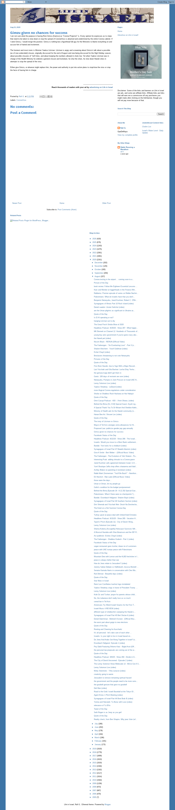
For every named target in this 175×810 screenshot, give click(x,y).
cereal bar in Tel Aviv (102, 601)
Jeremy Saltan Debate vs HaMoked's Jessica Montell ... (116, 567)
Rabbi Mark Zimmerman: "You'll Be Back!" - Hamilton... (116, 473)
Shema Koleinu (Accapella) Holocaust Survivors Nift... (115, 529)
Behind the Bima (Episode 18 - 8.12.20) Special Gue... (115, 491)
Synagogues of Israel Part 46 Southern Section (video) (115, 501)
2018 (94, 752)
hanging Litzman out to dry (104, 321)
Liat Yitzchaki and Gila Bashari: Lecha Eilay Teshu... (115, 369)
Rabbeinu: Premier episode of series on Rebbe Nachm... (116, 293)
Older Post (106, 203)
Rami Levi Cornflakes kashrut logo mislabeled (112, 584)
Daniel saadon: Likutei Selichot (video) (109, 307)
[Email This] (41, 96)
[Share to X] (46, 96)
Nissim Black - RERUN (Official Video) (109, 342)
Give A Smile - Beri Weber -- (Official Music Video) (114, 453)
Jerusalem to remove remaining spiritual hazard (112, 678)
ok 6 (122, 152)
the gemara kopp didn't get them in (107, 373)
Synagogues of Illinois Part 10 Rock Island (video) (114, 304)
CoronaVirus (21, 100)
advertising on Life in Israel (101, 87)
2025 (94, 242)
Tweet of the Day (100, 709)
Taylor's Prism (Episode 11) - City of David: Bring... (114, 522)
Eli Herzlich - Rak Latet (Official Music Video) (112, 477)
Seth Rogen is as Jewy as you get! (108, 712)
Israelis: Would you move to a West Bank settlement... (115, 442)
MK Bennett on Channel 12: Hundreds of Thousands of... (116, 331)
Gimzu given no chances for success (108, 432)
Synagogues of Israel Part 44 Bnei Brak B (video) (113, 699)
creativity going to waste (103, 674)
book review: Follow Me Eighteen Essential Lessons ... (115, 286)
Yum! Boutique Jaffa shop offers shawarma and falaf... (115, 466)
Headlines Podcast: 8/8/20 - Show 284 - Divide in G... (115, 657)
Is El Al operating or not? (103, 318)
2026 (94, 239)
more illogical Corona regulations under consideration (115, 390)
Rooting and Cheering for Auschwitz (108, 629)
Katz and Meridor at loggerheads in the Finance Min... (115, 290)
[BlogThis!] (43, 96)
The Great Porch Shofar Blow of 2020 (109, 324)
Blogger (107, 804)
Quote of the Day (100, 314)
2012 (94, 773)
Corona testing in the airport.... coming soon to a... (114, 279)
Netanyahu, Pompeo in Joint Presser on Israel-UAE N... (116, 380)
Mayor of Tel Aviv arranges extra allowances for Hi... (114, 425)
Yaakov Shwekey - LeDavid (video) (108, 387)
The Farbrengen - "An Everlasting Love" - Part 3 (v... (114, 345)
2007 (94, 790)
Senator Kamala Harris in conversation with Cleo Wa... (115, 570)
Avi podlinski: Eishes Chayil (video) (108, 536)
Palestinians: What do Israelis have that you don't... (114, 297)
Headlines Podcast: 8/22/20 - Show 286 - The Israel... (115, 439)
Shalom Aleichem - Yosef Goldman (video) (110, 349)
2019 (94, 749)
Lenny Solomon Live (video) (105, 383)
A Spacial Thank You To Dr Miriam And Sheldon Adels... (116, 408)
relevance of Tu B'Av (102, 705)
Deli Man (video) (100, 688)
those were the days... (103, 480)
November (99, 266)
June (97, 727)
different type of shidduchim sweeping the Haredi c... (115, 612)
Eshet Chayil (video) (102, 352)
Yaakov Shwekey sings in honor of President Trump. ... (116, 588)
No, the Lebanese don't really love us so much (112, 598)
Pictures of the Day (101, 359)
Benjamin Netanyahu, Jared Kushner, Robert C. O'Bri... (115, 300)
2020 (94, 260)
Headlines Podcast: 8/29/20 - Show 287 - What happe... (116, 328)
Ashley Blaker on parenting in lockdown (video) (112, 470)
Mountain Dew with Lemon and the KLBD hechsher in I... (116, 557)
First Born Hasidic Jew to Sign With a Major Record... (115, 366)
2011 (94, 776)
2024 (94, 246)
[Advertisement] (62, 188)
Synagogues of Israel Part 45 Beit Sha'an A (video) (114, 615)
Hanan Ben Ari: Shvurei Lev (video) (108, 414)
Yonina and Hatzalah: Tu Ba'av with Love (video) (113, 702)
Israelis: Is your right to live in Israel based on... (113, 636)
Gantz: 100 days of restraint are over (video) (111, 376)
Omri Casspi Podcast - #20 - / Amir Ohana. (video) (114, 401)
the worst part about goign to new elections (111, 622)
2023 (94, 249)
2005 (94, 797)
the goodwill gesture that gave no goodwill (110, 685)
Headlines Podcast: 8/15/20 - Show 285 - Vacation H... (115, 518)
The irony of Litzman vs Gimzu (106, 421)
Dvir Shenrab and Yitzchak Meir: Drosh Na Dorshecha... (116, 504)
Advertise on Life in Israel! (128, 35)
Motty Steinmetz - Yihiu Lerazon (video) (109, 671)
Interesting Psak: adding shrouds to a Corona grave (114, 460)
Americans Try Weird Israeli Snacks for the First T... (114, 605)
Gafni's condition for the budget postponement (112, 487)
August (98, 276)
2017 (94, 756)
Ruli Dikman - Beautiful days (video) (108, 574)
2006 (94, 794)
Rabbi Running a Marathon (127, 148)
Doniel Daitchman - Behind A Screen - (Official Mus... (115, 619)
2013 (94, 770)
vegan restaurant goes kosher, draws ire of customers (115, 546)
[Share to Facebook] (48, 96)
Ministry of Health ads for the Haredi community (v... (114, 411)
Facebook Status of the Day (105, 435)
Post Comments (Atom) (67, 210)
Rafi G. (22, 96)
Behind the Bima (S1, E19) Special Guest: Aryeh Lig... (115, 404)
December (99, 263)
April (97, 734)
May (97, 731)
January (98, 744)
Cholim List (146, 127)
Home (62, 203)
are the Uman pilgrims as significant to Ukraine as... (114, 311)
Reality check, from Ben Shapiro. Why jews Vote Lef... (115, 719)
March (97, 737)
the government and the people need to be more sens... (116, 681)
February (98, 741)
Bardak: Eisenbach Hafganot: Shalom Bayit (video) (114, 498)
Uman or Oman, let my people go (107, 484)
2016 (94, 759)
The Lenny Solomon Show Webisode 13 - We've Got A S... (117, 664)
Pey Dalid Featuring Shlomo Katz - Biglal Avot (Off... (115, 647)
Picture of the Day (101, 283)
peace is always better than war (106, 560)
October (98, 269)
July (96, 724)
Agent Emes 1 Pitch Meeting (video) (108, 695)
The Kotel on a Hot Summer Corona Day (110, 508)
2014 (94, 766)
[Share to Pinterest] (51, 96)
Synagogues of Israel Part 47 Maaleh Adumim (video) (115, 449)
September (99, 273)
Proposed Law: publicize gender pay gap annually (113, 428)
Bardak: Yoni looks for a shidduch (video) (110, 446)
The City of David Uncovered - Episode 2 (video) (113, 660)
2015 (94, 763)
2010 (94, 780)
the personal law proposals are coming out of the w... (115, 650)
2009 (94, 783)
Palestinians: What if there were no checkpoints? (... (114, 494)
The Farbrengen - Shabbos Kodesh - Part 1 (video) (114, 539)
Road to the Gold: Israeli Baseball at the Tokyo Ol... (114, 692)
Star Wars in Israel (101, 581)
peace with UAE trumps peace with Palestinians (113, 550)
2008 (94, 787)
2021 (94, 256)
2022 (94, 253)
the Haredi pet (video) (102, 338)
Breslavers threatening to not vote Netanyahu (112, 356)
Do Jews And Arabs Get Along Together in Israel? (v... (115, 640)
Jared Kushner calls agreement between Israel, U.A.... (115, 463)
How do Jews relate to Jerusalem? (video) (110, 563)
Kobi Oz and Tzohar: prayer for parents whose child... (115, 595)
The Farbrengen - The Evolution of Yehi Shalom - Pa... (115, 456)
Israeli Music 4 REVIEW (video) (106, 608)
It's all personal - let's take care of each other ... (113, 633)
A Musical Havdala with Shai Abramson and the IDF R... (116, 532)
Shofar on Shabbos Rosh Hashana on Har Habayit (114, 394)
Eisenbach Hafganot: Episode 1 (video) (109, 643)
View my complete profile (128, 135)
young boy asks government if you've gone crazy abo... (116, 335)
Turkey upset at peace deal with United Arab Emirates (115, 515)
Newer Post (16, 203)
